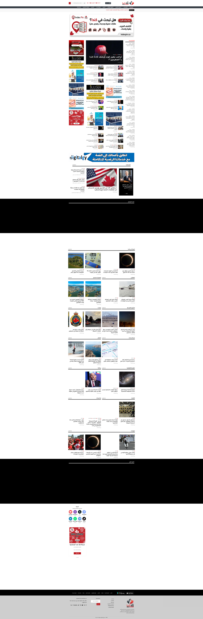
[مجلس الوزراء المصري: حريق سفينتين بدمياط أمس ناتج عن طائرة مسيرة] (110, 319)
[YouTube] (97, 3)
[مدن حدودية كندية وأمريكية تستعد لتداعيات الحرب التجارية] (101, 68)
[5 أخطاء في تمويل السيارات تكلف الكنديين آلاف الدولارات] (120, 141)
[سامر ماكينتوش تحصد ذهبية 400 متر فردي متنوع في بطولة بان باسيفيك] (76, 379)
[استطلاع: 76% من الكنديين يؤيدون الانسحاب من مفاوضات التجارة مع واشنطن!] (120, 68)
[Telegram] (89, 3)
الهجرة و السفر (97, 277)
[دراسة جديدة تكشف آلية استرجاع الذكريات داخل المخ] (120, 108)
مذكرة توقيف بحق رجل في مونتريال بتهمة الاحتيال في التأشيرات (130, 80)
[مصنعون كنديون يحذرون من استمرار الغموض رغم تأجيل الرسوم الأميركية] (127, 409)
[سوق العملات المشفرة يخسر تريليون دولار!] (110, 379)
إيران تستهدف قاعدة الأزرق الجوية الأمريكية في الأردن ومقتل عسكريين (128, 331)
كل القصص (70, 249)
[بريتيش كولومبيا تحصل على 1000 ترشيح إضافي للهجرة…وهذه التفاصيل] (76, 289)
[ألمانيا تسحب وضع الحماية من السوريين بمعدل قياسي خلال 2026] (76, 349)
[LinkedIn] (92, 3)
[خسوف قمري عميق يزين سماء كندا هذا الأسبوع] (101, 128)
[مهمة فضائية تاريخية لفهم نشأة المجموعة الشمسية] (127, 379)
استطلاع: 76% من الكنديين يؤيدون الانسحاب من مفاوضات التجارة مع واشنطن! (111, 68)
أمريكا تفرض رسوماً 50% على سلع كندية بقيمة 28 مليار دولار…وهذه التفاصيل (130, 98)
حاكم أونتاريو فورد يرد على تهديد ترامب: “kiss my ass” (130, 45)
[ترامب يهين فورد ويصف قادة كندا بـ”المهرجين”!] (101, 75)
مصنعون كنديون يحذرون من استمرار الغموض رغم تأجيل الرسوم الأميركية (128, 421)
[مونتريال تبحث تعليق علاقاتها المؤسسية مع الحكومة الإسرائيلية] (120, 135)
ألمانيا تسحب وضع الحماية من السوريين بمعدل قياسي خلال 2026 (77, 361)
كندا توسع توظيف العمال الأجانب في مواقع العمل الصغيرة (130, 118)
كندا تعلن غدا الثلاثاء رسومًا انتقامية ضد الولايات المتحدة (77, 189)
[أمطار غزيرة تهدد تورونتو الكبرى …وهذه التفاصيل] (110, 289)
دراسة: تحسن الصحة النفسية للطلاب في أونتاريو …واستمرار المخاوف (112, 128)
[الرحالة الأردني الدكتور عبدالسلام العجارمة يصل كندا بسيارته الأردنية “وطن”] (110, 442)
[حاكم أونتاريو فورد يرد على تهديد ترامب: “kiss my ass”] (101, 108)
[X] (98, 3)
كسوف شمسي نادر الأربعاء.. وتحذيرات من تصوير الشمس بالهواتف (93, 454)
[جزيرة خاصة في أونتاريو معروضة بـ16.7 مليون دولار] (76, 260)
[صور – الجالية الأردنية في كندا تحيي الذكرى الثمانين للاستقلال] (76, 409)
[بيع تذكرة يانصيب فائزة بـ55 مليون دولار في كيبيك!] (93, 260)
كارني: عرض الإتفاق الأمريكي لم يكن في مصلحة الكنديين (127, 186)
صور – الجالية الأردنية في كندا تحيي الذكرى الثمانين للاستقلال (76, 421)
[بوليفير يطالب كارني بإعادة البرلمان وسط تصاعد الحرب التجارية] (101, 141)
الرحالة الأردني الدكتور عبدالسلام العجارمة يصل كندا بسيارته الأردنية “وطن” (110, 454)
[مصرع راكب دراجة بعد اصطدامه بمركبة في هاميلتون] (76, 319)
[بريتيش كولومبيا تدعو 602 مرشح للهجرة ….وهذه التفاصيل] (93, 289)
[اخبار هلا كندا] (128, 3)
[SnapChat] (90, 3)
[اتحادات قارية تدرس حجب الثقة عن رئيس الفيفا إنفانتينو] (93, 379)
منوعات (133, 431)
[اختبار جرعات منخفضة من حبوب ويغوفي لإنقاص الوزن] (110, 349)
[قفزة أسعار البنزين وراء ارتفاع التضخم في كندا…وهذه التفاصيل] (110, 409)
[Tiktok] (84, 520)
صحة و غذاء (115, 106)
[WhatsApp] (75, 520)
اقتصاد (133, 398)
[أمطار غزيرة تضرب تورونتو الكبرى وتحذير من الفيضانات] (127, 289)
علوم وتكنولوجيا (131, 368)
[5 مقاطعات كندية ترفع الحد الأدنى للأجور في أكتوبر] (101, 147)
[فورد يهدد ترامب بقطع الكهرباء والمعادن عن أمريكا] (120, 102)
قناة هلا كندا (89, 418)
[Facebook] (99, 3)
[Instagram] (95, 3)
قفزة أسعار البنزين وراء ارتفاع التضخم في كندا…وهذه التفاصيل (110, 421)
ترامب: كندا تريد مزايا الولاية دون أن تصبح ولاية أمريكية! (130, 73)
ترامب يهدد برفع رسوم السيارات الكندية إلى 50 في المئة (130, 52)
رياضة (99, 368)
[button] (126, 193)
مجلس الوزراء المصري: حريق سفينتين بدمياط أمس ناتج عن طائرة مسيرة (110, 331)
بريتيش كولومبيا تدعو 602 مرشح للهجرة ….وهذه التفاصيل (94, 301)
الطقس (133, 277)
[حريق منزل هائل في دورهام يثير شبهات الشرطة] (101, 135)
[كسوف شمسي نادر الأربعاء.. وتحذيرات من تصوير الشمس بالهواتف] (93, 442)
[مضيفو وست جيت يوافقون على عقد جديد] (120, 81)
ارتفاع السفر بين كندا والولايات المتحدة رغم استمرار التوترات (131, 144)
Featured (133, 43)
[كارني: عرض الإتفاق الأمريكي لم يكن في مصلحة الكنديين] (101, 81)
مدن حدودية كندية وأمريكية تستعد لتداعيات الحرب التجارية (77, 172)
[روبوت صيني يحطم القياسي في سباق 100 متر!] (127, 442)
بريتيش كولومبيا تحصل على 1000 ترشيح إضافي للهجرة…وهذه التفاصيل (77, 301)
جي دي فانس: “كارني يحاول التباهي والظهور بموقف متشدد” (131, 137)
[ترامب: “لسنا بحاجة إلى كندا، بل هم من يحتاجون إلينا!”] (101, 102)
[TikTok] (93, 3)
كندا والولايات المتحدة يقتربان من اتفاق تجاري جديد (130, 125)
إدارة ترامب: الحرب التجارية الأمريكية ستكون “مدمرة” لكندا (130, 66)
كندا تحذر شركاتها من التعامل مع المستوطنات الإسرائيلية (130, 111)
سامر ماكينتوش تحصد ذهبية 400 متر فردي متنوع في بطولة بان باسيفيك (76, 391)
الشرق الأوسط (131, 308)
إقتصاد (133, 418)
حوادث (96, 133)
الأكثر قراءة (132, 40)
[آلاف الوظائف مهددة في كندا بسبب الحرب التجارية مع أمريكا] (120, 147)
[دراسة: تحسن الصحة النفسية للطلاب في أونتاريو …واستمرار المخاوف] (120, 128)
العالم (99, 338)
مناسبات (98, 398)
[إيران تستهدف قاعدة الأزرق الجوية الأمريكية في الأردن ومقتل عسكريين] (127, 319)
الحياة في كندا (129, 103)
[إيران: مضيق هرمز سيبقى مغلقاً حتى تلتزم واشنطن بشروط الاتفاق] (93, 349)
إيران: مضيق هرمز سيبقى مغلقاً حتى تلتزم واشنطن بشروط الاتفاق (94, 361)
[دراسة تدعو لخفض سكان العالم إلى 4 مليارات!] (76, 442)
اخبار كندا (130, 43)
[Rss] (87, 3)
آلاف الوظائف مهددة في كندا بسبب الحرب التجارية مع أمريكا (130, 59)
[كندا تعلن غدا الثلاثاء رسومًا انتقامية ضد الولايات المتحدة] (120, 75)
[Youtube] (70, 513)
